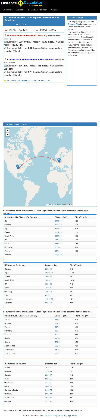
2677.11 (48, 397)
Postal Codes (56, 9)
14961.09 (49, 299)
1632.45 (48, 367)
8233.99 (58, 221)
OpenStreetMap (59, 205)
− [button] (7, 134)
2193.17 (48, 371)
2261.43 (48, 269)
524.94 (58, 342)
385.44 (58, 247)
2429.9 (48, 382)
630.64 (58, 349)
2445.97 (48, 390)
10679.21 (59, 254)
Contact (73, 415)
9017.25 (48, 302)
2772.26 (48, 401)
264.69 (58, 319)
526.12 (58, 345)
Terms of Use (50, 415)
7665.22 (48, 276)
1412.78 (58, 239)
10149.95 (49, 272)
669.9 (57, 353)
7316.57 (48, 287)
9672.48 (58, 243)
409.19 (58, 334)
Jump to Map (45, 80)
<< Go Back (21, 24)
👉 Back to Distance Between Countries (20, 80)
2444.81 (48, 386)
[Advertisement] (34, 103)
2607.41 (48, 393)
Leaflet (49, 205)
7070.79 (58, 224)
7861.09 (48, 291)
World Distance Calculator (13, 9)
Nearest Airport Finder (37, 9)
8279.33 (48, 295)
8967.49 (58, 236)
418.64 (58, 338)
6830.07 (48, 284)
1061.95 (58, 232)
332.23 (58, 323)
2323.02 (48, 378)
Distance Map (74, 24)
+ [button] (7, 130)
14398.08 (49, 280)
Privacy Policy (63, 415)
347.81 (58, 251)
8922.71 (58, 228)
